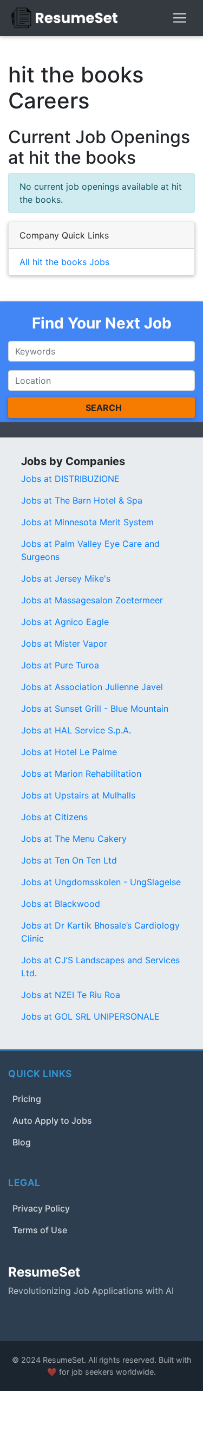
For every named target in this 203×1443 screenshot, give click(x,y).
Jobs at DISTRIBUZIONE (70, 478)
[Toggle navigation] (179, 18)
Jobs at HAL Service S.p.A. (76, 730)
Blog (21, 1142)
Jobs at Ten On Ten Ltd (69, 860)
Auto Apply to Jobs (52, 1120)
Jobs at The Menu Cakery (74, 838)
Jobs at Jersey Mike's (65, 578)
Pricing (26, 1098)
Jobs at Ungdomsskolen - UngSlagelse (101, 882)
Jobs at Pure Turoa (60, 665)
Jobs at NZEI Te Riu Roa (70, 994)
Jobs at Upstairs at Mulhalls (78, 795)
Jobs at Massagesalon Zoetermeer (92, 600)
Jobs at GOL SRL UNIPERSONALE (90, 1016)
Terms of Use (39, 1230)
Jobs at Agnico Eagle (65, 621)
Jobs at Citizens (54, 816)
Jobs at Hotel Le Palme (69, 751)
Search (104, 407)
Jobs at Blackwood (60, 903)
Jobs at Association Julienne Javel (92, 686)
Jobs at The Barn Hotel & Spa (81, 500)
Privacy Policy (41, 1208)
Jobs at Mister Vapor (64, 643)
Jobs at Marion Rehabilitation (81, 773)
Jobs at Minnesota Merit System (87, 522)
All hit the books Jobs (64, 261)
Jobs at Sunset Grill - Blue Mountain (94, 708)
